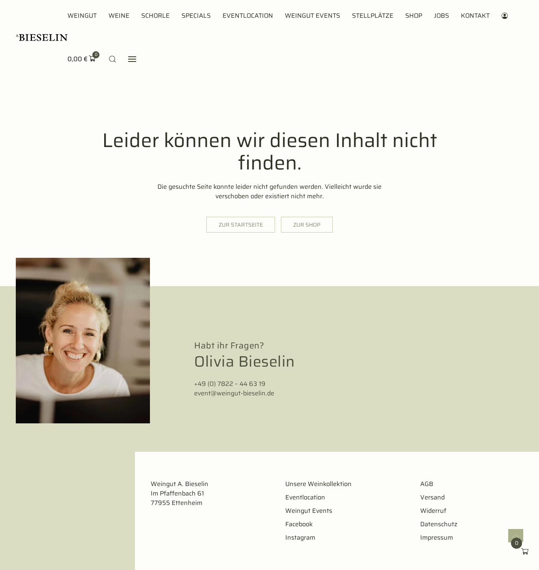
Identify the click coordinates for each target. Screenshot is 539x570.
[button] (112, 59)
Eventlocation (248, 15)
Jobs (441, 15)
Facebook (299, 524)
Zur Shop (306, 224)
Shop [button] (413, 15)
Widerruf (433, 511)
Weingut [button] (82, 15)
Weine (119, 15)
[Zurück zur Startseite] (41, 37)
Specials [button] (196, 15)
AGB (426, 484)
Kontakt (475, 15)
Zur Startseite (241, 224)
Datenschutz (438, 524)
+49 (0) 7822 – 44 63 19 (230, 384)
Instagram (300, 537)
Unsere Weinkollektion (318, 484)
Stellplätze (372, 15)
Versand (432, 497)
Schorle (155, 15)
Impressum (436, 537)
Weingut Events (312, 15)
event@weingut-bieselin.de (234, 393)
